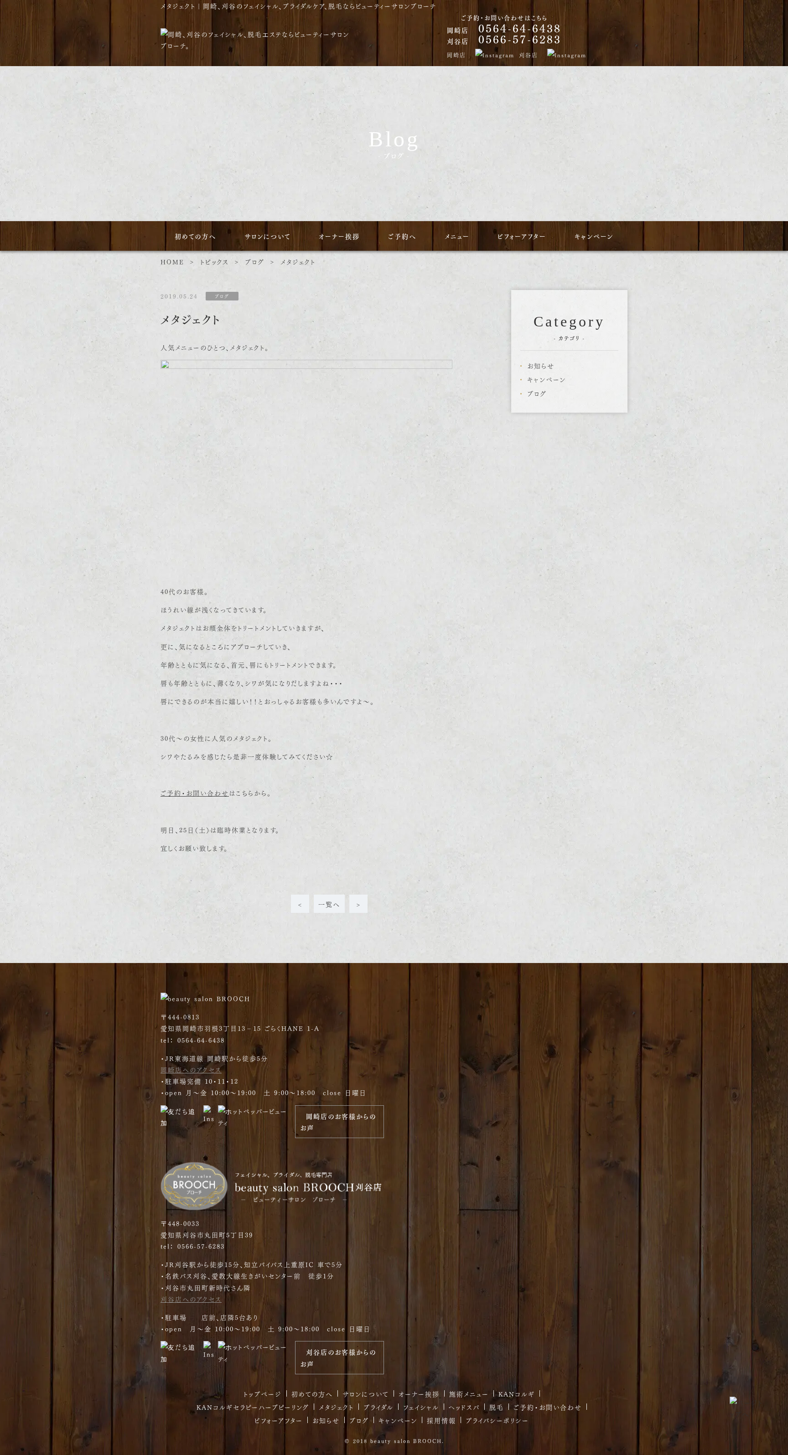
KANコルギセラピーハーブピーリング (253, 1407)
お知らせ (541, 365)
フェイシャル (421, 1407)
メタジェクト (336, 1407)
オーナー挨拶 (339, 236)
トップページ (263, 1393)
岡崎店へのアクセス (191, 1069)
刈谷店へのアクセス (191, 1299)
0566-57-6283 (519, 38)
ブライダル (378, 1407)
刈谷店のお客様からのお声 (338, 1357)
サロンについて (267, 236)
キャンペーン (594, 236)
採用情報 (441, 1420)
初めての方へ (195, 236)
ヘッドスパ (464, 1407)
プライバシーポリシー (497, 1420)
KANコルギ (516, 1393)
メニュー (457, 236)
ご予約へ (402, 236)
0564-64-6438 (519, 27)
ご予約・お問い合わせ (195, 792)
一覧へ (329, 904)
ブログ (537, 393)
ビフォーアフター (522, 236)
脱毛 (496, 1407)
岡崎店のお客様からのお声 (338, 1122)
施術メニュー (469, 1393)
